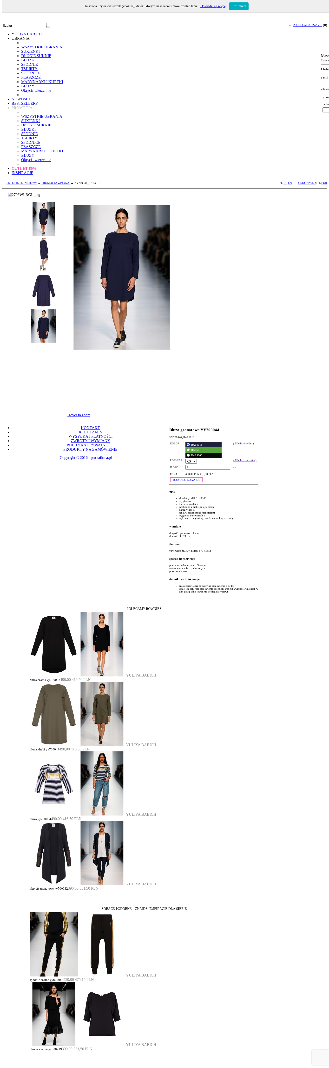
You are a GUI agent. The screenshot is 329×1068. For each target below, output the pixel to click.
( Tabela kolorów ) (243, 443)
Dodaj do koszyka (186, 479)
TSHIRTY (29, 69)
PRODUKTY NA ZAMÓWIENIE (90, 449)
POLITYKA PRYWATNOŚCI (90, 445)
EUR (324, 183)
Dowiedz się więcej (213, 6)
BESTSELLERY (25, 103)
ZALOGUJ (300, 25)
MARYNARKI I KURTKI (42, 82)
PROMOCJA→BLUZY (55, 183)
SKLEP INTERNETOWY (22, 183)
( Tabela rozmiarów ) (245, 460)
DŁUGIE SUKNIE (36, 56)
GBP (307, 183)
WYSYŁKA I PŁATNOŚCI (90, 436)
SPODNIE (29, 64)
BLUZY (27, 86)
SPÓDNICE (30, 73)
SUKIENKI (30, 51)
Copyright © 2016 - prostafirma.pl (86, 458)
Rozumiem (238, 6)
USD (301, 183)
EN (290, 183)
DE (285, 183)
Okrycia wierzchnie (36, 90)
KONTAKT (90, 428)
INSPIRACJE (22, 173)
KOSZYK (315, 25)
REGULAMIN (90, 432)
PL (281, 183)
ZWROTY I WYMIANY (90, 441)
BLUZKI (28, 60)
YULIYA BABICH (27, 34)
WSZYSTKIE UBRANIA (41, 47)
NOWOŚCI (21, 99)
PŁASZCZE (31, 77)
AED (313, 183)
